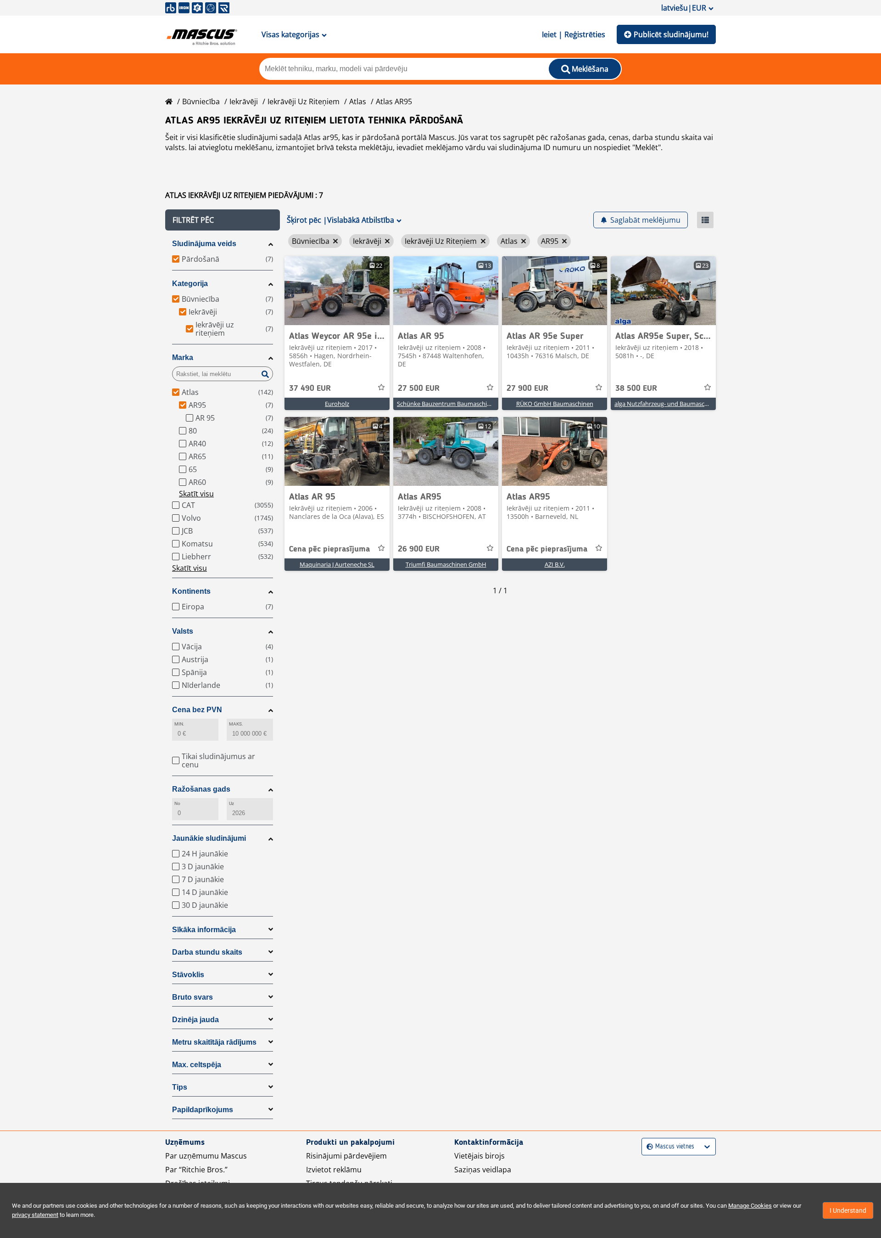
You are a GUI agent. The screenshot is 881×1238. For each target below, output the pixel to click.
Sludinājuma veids (204, 244)
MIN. (179, 723)
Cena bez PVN (197, 710)
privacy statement (35, 1214)
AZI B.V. (555, 564)
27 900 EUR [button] (527, 388)
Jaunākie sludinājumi (209, 838)
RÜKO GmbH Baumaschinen (554, 404)
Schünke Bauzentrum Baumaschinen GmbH (457, 404)
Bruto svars (192, 997)
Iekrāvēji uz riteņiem (304, 101)
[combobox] (648, 1147)
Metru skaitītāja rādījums (214, 1042)
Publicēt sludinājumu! (671, 34)
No (177, 803)
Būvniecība (201, 101)
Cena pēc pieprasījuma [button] (329, 549)
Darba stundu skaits (207, 952)
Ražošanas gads (201, 789)
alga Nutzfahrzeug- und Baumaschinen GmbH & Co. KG (689, 404)
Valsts (182, 631)
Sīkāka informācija (204, 930)
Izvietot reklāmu (334, 1170)
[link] (337, 290)
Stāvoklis (188, 975)
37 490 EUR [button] (310, 388)
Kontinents (191, 591)
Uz (231, 803)
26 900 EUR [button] (419, 549)
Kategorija (190, 283)
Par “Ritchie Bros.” (196, 1170)
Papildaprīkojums (202, 1110)
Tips (179, 1087)
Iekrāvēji (243, 101)
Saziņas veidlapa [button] (482, 1170)
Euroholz (337, 404)
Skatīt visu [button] (196, 494)
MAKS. (236, 723)
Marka (182, 357)
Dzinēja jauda (195, 1020)
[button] (222, 220)
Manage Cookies (750, 1205)
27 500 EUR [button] (419, 388)
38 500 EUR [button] (636, 388)
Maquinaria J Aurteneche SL (337, 564)
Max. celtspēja (196, 1065)
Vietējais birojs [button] (479, 1156)
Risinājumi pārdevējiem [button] (346, 1156)
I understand (848, 1210)
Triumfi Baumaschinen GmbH (446, 564)
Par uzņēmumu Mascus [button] (206, 1156)
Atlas (357, 101)
